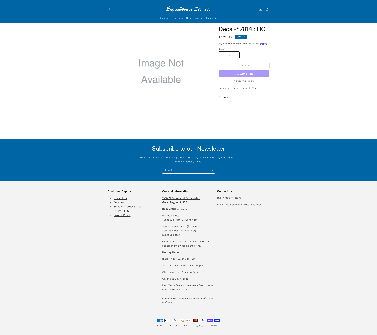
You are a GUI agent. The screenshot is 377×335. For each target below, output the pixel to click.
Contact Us (120, 198)
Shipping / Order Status (127, 206)
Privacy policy (214, 326)
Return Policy (121, 210)
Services (119, 202)
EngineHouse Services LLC (175, 326)
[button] (111, 9)
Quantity (223, 49)
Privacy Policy (122, 215)
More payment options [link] (244, 81)
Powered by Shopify (197, 326)
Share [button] (225, 97)
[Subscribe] (211, 170)
